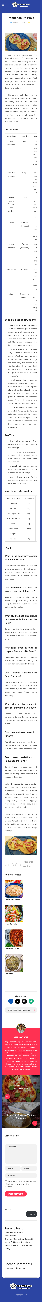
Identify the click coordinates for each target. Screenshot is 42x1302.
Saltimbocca (19, 1268)
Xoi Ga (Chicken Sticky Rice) (17, 1242)
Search (8, 1209)
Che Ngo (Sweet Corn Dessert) (19, 1239)
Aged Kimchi (10, 1236)
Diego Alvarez (21, 1037)
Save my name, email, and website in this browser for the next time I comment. (20, 1184)
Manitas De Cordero (14, 1232)
